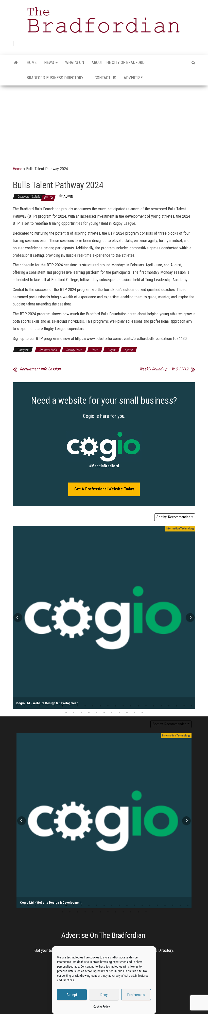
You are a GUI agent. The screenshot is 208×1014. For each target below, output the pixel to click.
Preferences (136, 994)
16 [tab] (130, 706)
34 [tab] (134, 712)
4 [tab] (39, 706)
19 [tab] (153, 706)
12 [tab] (100, 706)
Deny (104, 994)
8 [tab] (69, 706)
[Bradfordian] (16, 62)
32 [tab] (119, 712)
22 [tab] (176, 706)
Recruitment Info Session (40, 369)
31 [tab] (111, 712)
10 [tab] (85, 706)
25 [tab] (65, 712)
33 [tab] (126, 712)
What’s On (74, 62)
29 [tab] (96, 712)
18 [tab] (145, 706)
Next (190, 617)
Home (32, 62)
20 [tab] (161, 706)
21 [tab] (168, 706)
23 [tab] (183, 706)
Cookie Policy (101, 1006)
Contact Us (105, 77)
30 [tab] (104, 712)
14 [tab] (115, 706)
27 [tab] (81, 712)
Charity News (74, 350)
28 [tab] (88, 712)
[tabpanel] (104, 617)
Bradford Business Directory (55, 77)
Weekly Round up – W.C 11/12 (163, 369)
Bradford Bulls (48, 350)
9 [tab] (77, 706)
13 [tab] (107, 706)
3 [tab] (31, 706)
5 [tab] (46, 706)
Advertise (133, 77)
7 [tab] (62, 706)
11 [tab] (92, 706)
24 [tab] (62, 912)
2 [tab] (24, 706)
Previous (18, 617)
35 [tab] (142, 712)
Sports (128, 350)
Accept (71, 994)
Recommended (173, 517)
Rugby (111, 350)
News (49, 62)
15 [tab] (123, 706)
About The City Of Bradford (118, 62)
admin (68, 196)
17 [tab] (138, 706)
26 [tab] (73, 712)
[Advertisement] (104, 123)
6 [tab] (54, 706)
